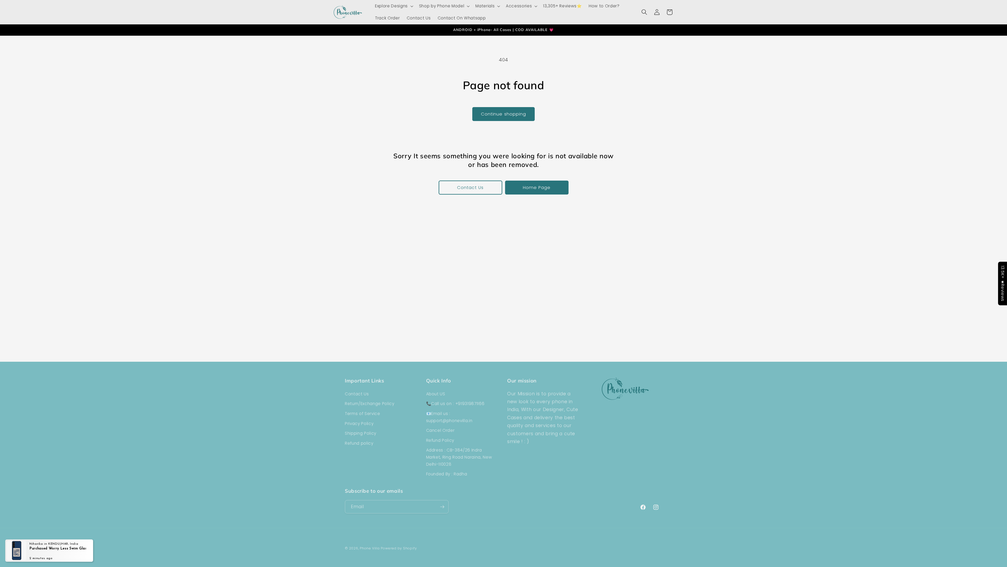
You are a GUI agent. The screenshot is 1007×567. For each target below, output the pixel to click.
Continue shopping (503, 114)
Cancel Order (440, 430)
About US (435, 394)
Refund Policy (440, 440)
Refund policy (359, 443)
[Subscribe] (442, 507)
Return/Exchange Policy (369, 403)
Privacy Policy (359, 423)
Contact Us (470, 188)
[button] (394, 6)
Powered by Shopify (399, 548)
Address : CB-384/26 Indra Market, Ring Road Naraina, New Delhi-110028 (459, 457)
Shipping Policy (360, 433)
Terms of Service (362, 413)
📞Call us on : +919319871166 (455, 403)
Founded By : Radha (446, 474)
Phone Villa (369, 548)
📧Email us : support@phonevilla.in (449, 417)
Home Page (537, 188)
